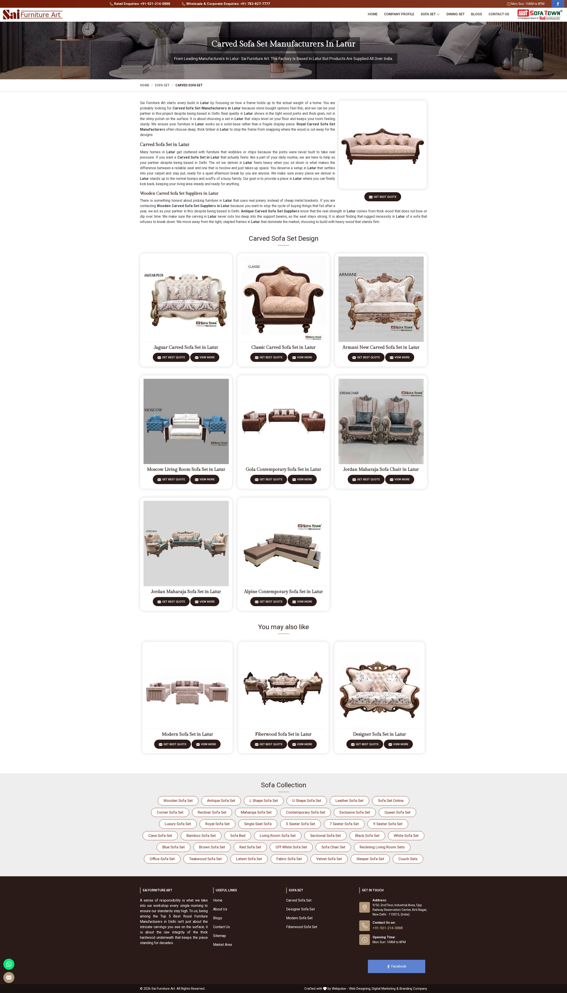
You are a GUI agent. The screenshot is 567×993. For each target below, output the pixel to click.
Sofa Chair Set (333, 847)
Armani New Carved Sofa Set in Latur (381, 347)
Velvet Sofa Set (329, 859)
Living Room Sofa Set (278, 835)
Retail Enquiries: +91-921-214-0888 (141, 4)
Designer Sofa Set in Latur (379, 734)
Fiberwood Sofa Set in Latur (283, 734)
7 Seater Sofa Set (344, 824)
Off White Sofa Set (291, 847)
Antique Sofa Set (221, 800)
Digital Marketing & (385, 989)
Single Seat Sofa (258, 824)
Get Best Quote (385, 196)
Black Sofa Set (367, 835)
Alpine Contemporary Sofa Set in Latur (283, 591)
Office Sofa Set (162, 859)
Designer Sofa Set (300, 909)
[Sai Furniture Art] (32, 14)
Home (372, 14)
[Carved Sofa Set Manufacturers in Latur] (382, 144)
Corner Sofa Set (170, 812)
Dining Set (455, 14)
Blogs (476, 14)
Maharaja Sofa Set (256, 812)
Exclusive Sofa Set (355, 812)
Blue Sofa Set (173, 847)
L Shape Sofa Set (264, 800)
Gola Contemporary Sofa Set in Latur (283, 469)
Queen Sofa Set (397, 812)
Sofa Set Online (391, 800)
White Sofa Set (406, 835)
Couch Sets (407, 859)
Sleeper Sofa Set (370, 859)
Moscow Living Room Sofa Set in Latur (186, 469)
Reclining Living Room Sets (382, 847)
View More (207, 357)
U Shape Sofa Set (306, 800)
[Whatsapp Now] (8, 964)
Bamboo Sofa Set (201, 835)
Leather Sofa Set (349, 800)
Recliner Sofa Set (212, 812)
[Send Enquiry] (8, 977)
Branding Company (413, 989)
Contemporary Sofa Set (305, 812)
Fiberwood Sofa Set (301, 927)
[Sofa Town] (540, 15)
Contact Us (499, 14)
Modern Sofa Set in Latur (187, 734)
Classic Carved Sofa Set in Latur (283, 347)
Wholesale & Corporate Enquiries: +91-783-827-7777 (227, 4)
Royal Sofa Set (217, 824)
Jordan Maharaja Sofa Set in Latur (186, 591)
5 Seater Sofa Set (300, 824)
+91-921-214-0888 (388, 928)
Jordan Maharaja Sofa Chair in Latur (381, 469)
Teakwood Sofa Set (205, 859)
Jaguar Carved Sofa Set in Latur (186, 347)
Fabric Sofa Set (289, 859)
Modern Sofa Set (299, 918)
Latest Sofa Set (249, 859)
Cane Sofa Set (160, 835)
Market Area (222, 945)
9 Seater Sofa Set (387, 824)
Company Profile (399, 14)
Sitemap (219, 936)
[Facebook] (558, 4)
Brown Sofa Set (212, 847)
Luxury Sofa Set (178, 824)
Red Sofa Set (250, 847)
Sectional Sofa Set (325, 835)
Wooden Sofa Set (178, 800)
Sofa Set (428, 14)
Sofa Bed (237, 835)
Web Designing (359, 989)
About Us (220, 909)
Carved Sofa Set (298, 900)
